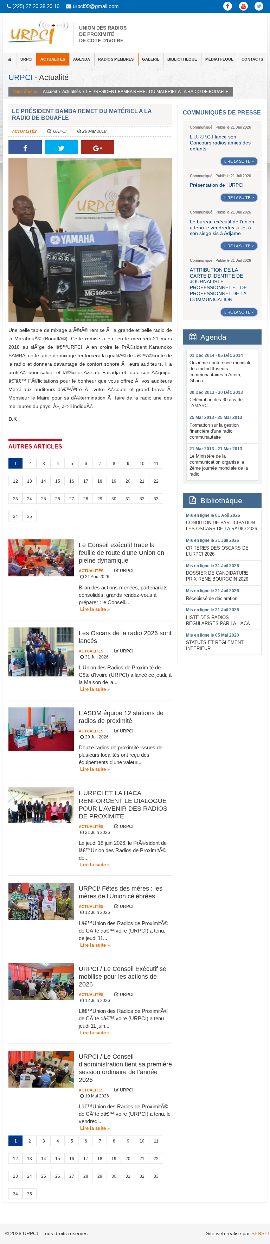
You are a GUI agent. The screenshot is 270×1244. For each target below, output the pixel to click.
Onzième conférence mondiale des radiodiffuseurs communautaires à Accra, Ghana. (220, 368)
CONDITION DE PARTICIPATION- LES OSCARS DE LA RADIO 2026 (221, 522)
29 (99, 498)
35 (29, 516)
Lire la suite (237, 161)
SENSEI (260, 1233)
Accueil (50, 91)
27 (71, 498)
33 (156, 498)
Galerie (150, 59)
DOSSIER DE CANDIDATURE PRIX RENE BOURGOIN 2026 (217, 572)
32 (142, 498)
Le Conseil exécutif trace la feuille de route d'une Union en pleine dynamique (121, 552)
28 (85, 498)
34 (15, 516)
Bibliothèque (182, 59)
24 (29, 498)
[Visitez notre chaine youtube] (243, 6)
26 (57, 498)
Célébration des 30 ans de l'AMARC (216, 399)
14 (43, 481)
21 (142, 481)
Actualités (52, 59)
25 (43, 498)
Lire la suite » (95, 609)
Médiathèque (219, 59)
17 (85, 481)
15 (57, 481)
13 (29, 481)
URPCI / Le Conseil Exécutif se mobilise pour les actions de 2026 (122, 976)
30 (113, 498)
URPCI (26, 59)
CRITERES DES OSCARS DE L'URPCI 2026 (217, 547)
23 (15, 498)
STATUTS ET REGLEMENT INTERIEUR (215, 642)
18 (99, 481)
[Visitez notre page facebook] (228, 6)
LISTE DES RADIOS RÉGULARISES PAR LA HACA (218, 616)
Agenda (81, 59)
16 (71, 481)
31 (128, 498)
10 (142, 463)
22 (156, 481)
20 (128, 481)
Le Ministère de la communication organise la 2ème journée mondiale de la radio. (218, 461)
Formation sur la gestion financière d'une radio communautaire (215, 427)
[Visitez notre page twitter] (259, 6)
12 (15, 481)
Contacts (252, 59)
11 (156, 463)
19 (113, 481)
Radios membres (116, 59)
